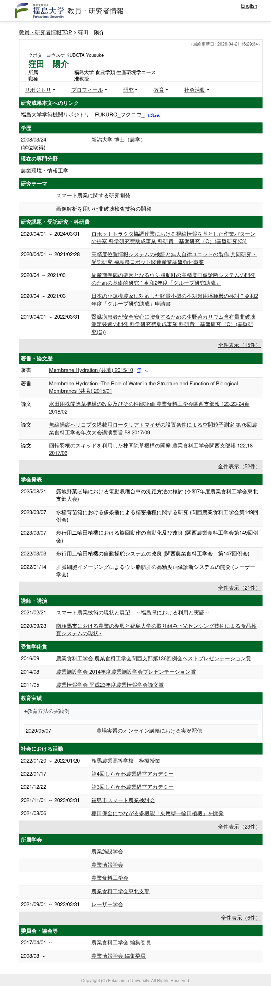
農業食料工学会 (109, 877)
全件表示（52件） (239, 466)
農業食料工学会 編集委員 (121, 942)
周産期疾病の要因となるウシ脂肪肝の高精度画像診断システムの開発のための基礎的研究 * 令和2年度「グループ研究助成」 (173, 278)
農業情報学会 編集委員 (118, 955)
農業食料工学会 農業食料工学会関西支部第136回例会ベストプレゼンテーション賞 (153, 658)
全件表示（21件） (239, 587)
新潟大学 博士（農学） (118, 139)
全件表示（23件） (239, 826)
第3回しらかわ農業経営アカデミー (132, 786)
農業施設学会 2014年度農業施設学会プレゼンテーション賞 (126, 671)
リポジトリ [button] (38, 89)
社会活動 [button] (194, 89)
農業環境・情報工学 (44, 170)
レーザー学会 (107, 904)
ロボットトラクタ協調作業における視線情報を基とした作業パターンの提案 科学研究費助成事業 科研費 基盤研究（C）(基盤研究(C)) (173, 237)
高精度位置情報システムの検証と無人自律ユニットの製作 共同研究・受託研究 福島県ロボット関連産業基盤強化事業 (174, 257)
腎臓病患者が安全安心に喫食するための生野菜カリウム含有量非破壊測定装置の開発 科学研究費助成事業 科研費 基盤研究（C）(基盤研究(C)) (173, 324)
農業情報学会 (107, 864)
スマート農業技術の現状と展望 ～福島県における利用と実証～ (133, 612)
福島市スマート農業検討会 (123, 800)
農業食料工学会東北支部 (120, 891)
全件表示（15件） (239, 344)
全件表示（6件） (241, 917)
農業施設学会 (107, 851)
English (249, 5)
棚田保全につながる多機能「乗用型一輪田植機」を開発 (157, 813)
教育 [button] (158, 89)
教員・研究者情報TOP (45, 32)
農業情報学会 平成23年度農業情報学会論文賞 (110, 684)
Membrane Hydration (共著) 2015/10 (91, 369)
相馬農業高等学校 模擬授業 (125, 760)
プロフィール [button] (87, 89)
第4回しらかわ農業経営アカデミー (132, 773)
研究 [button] (128, 89)
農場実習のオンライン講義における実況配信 (149, 730)
